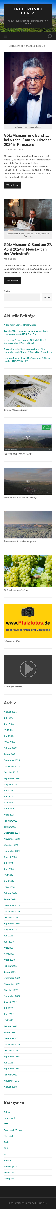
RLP (6, 1148)
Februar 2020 (10, 1074)
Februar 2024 (10, 893)
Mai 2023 (8, 947)
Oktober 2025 (11, 772)
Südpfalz (8, 1160)
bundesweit (10, 1118)
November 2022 (12, 983)
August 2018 (10, 1086)
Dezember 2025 (12, 760)
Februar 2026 (10, 748)
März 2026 (9, 742)
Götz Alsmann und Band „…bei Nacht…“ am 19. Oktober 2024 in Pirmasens (27, 140)
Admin (7, 1111)
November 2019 (12, 1080)
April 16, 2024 (11, 259)
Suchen (7, 291)
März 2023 (9, 959)
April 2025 (9, 808)
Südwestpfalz (10, 1166)
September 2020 (12, 1068)
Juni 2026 (9, 723)
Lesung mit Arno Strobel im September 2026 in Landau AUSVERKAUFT (27, 359)
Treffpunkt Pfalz (28, 11)
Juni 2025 (9, 796)
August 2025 (10, 784)
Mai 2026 (8, 730)
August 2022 (10, 1002)
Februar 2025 (10, 820)
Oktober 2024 (11, 844)
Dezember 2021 (12, 1038)
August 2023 (10, 929)
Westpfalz (9, 1178)
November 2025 (12, 766)
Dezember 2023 (12, 905)
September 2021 (12, 1056)
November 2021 (12, 1044)
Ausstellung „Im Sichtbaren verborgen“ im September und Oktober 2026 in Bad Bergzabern (28, 350)
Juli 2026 (8, 717)
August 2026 (10, 711)
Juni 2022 (9, 1014)
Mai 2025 (8, 802)
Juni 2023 (9, 941)
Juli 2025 (8, 790)
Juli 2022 (8, 1008)
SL (5, 1154)
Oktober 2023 (11, 917)
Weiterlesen (12, 185)
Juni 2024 (9, 869)
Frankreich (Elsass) (13, 1130)
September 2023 (12, 923)
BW (6, 1124)
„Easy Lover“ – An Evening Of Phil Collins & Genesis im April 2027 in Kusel (25, 341)
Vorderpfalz (10, 1172)
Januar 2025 (10, 826)
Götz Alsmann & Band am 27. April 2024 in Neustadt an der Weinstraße (28, 249)
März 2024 (9, 887)
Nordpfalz (9, 1136)
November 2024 (12, 838)
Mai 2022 (8, 1020)
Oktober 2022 (11, 990)
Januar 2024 (10, 899)
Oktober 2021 (11, 1050)
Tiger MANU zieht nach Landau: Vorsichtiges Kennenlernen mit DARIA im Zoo (26, 332)
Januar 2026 (10, 754)
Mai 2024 (8, 875)
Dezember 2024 (12, 832)
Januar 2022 (10, 1032)
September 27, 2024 (13, 150)
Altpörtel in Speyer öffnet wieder (20, 324)
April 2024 (9, 881)
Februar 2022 (10, 1026)
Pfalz (6, 1142)
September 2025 (12, 778)
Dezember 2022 (12, 977)
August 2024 (10, 857)
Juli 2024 (8, 863)
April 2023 (9, 953)
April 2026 (9, 736)
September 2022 (12, 996)
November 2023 (12, 911)
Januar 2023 (10, 971)
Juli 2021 (8, 1062)
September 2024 (12, 850)
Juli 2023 (8, 935)
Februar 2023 (10, 965)
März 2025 (9, 814)
